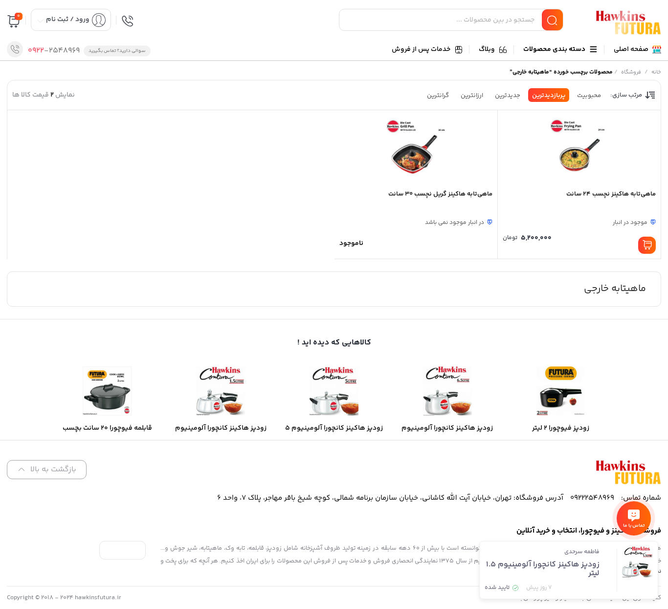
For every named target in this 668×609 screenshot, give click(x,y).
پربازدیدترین (548, 95)
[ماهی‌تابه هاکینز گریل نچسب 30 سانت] (415, 149)
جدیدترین (507, 95)
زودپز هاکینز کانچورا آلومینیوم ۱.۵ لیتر (543, 569)
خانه (656, 72)
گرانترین (438, 95)
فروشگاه (631, 72)
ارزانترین (472, 95)
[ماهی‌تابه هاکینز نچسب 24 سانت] (579, 149)
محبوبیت (589, 95)
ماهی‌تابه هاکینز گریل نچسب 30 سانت (440, 194)
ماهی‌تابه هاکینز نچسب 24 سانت (611, 194)
